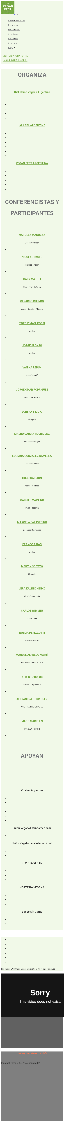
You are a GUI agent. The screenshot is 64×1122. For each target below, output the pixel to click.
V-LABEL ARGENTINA (32, 125)
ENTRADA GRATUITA (15, 58)
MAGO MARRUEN (32, 721)
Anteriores (13, 34)
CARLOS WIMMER (32, 610)
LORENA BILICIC (32, 411)
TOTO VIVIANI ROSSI (32, 323)
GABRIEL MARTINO (32, 500)
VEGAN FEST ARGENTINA (32, 163)
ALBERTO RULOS (32, 677)
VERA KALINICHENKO (32, 588)
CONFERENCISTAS (16, 21)
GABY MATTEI (32, 279)
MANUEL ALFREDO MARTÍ (32, 654)
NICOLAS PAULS (32, 257)
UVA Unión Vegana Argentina (32, 92)
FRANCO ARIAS (32, 544)
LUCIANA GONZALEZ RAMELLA (32, 455)
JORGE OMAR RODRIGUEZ (32, 389)
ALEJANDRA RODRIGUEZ (32, 699)
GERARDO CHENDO (32, 301)
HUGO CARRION (32, 478)
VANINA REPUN (32, 367)
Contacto (12, 43)
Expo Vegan (14, 30)
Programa (13, 25)
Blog (10, 48)
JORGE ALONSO (32, 345)
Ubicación (13, 39)
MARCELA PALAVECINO (32, 522)
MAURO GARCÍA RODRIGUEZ (32, 433)
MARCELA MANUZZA (32, 234)
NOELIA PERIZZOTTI (32, 632)
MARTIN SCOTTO (32, 566)
